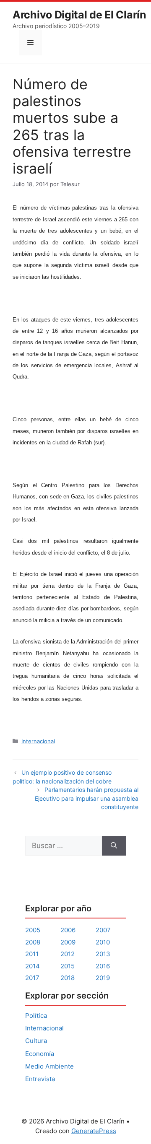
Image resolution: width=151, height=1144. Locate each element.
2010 (103, 942)
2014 (32, 966)
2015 (67, 966)
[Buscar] (114, 846)
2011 (32, 954)
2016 (103, 966)
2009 (68, 942)
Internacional (38, 741)
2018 (67, 978)
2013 (103, 954)
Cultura (36, 1041)
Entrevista (40, 1079)
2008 (32, 942)
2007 (103, 930)
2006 (68, 930)
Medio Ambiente (49, 1066)
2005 (32, 930)
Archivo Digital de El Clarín (79, 14)
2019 (103, 978)
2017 (32, 978)
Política (36, 1015)
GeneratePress (93, 1131)
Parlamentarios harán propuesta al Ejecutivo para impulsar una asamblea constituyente (86, 798)
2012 (67, 954)
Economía (39, 1054)
